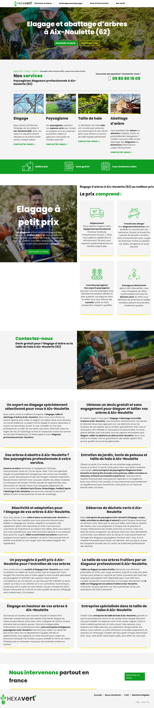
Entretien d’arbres (43, 3)
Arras (27, 71)
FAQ (59, 10)
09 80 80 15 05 (126, 78)
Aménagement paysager (71, 3)
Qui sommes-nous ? (43, 10)
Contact (70, 10)
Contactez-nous (89, 43)
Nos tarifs (120, 3)
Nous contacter (113, 695)
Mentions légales (140, 695)
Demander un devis (66, 43)
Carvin (35, 71)
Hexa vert (18, 71)
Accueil (98, 695)
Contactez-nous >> (24, 144)
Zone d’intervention (99, 3)
